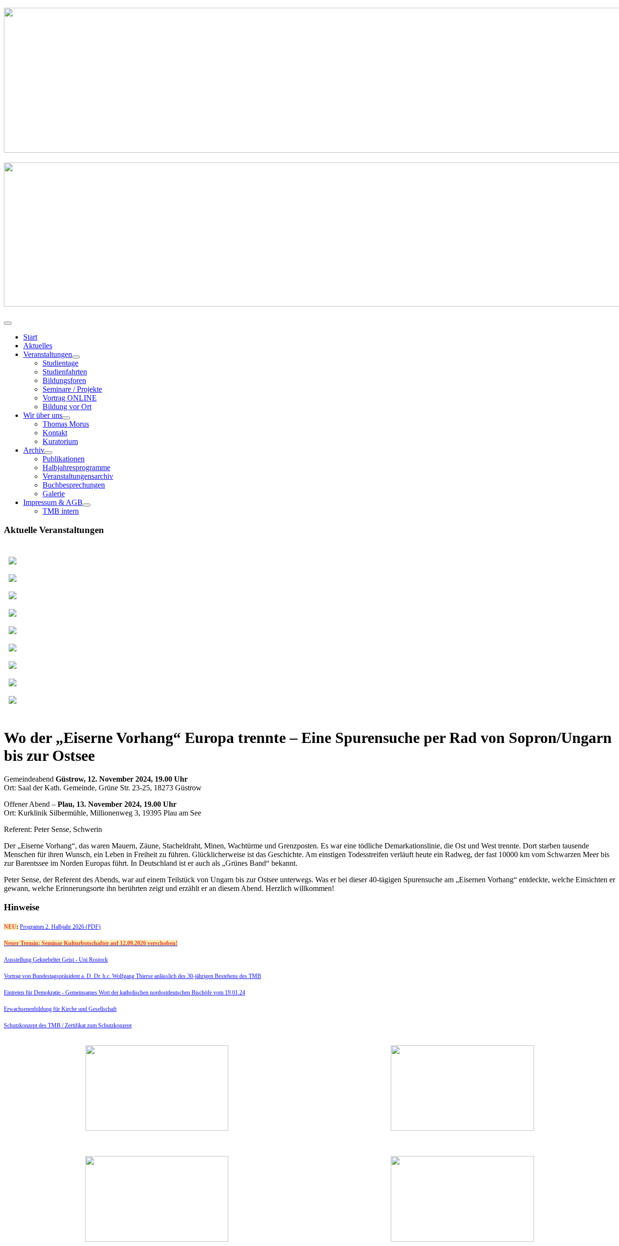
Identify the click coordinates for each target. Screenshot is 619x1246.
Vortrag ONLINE (70, 398)
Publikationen (64, 459)
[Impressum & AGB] (86, 505)
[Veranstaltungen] (76, 357)
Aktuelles (37, 345)
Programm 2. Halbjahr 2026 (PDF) (60, 926)
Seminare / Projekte (72, 389)
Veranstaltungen (47, 354)
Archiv (33, 450)
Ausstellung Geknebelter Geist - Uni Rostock (56, 959)
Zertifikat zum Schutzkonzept (98, 1025)
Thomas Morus (66, 424)
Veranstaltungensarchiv (78, 476)
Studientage (60, 363)
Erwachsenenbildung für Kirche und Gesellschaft (60, 1009)
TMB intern (61, 511)
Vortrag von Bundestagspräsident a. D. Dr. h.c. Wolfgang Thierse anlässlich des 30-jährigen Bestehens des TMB (132, 976)
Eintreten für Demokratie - (34, 992)
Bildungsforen (64, 380)
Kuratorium (60, 441)
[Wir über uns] (66, 417)
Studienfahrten (65, 372)
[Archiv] (48, 452)
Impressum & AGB (53, 502)
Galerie (54, 494)
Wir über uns (42, 415)
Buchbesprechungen (74, 485)
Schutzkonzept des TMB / (34, 1025)
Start (30, 337)
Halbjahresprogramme (76, 467)
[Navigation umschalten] (8, 323)
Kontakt (55, 433)
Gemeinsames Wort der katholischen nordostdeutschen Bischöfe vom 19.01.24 (155, 992)
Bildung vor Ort (67, 406)
